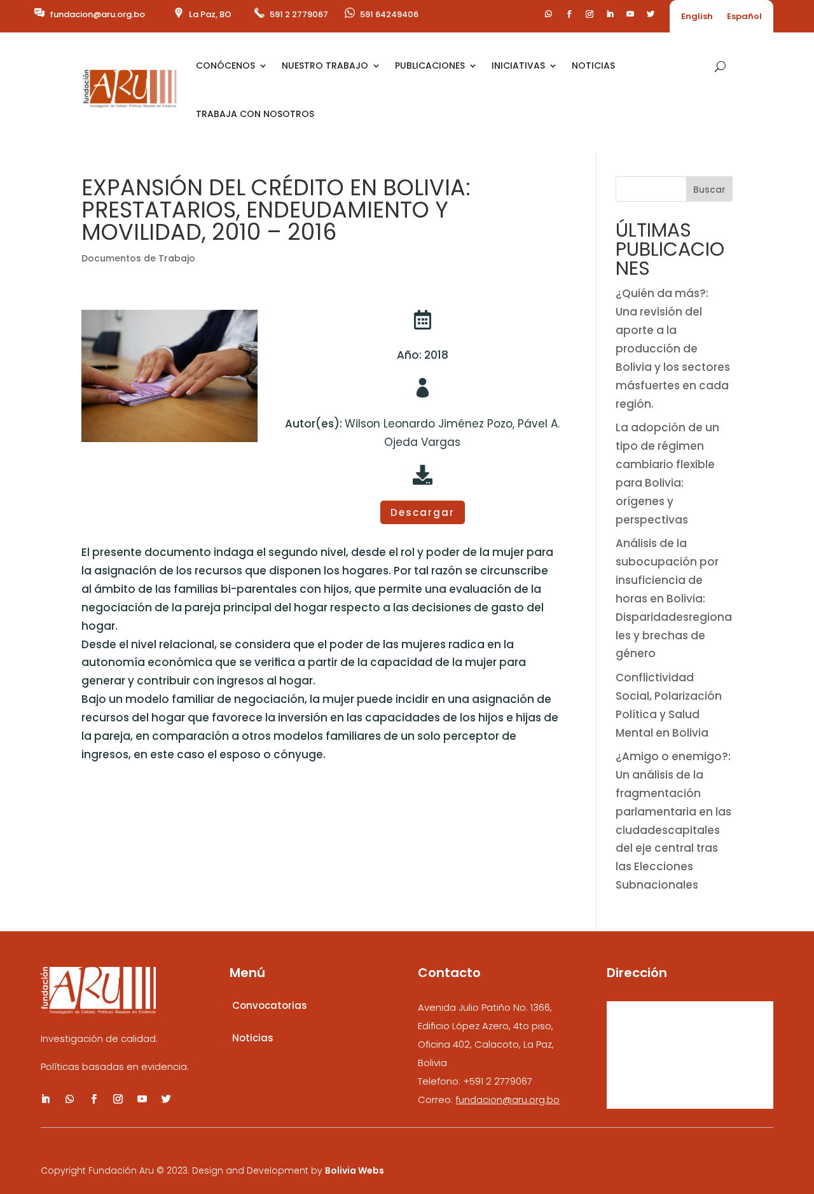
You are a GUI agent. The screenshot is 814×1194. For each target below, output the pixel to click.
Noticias (593, 65)
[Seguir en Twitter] (650, 14)
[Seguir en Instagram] (589, 14)
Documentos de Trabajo (138, 258)
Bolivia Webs (354, 1170)
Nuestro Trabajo (325, 65)
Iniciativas (518, 65)
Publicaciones (430, 65)
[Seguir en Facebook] (569, 14)
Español (744, 17)
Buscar (709, 189)
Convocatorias (269, 1005)
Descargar (422, 512)
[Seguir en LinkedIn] (609, 14)
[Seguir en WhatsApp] (548, 14)
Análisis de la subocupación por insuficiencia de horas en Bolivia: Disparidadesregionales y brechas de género (674, 598)
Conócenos (225, 65)
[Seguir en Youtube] (630, 14)
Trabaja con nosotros (255, 114)
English (697, 17)
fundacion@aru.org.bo (97, 14)
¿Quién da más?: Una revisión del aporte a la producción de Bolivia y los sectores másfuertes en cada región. (673, 348)
